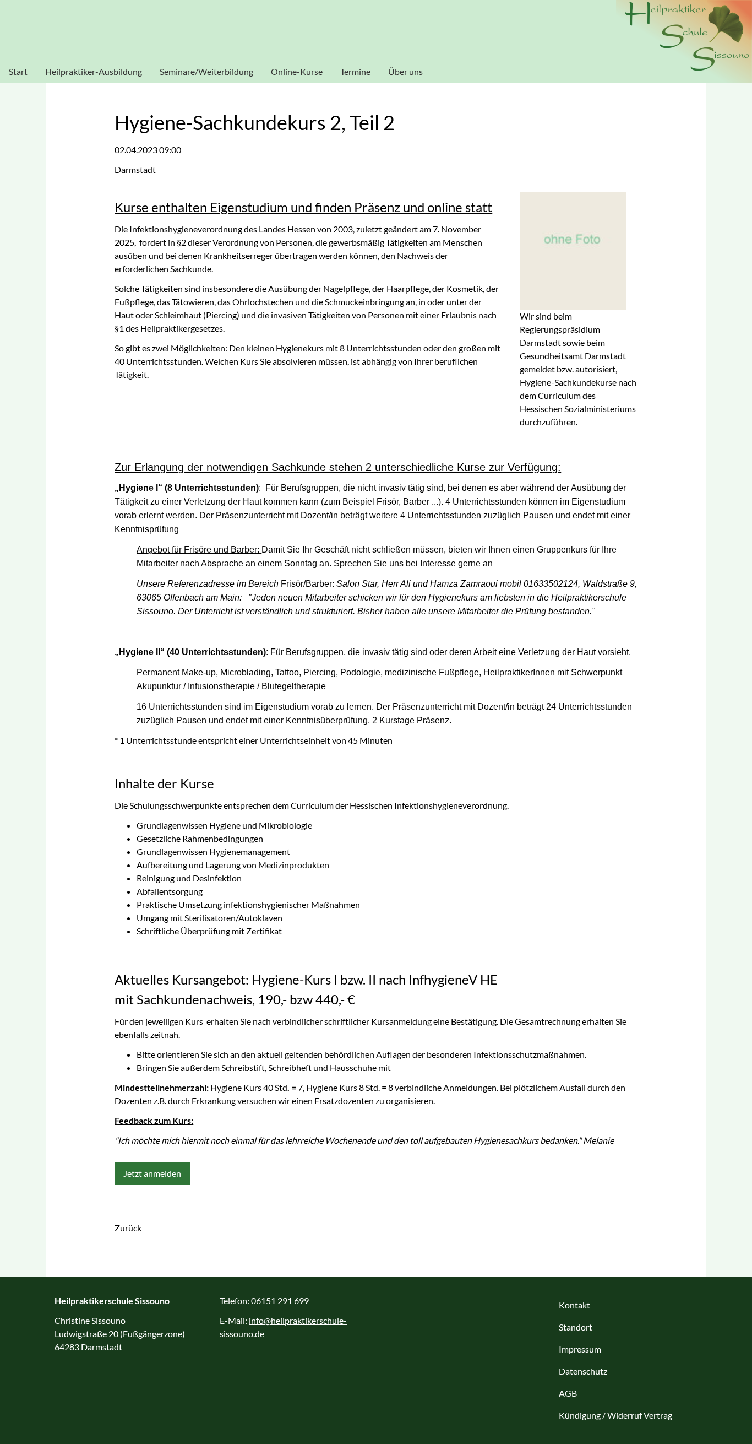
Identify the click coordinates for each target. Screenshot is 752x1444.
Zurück (128, 1228)
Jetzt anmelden (152, 1173)
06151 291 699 (280, 1300)
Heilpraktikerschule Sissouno (684, 41)
